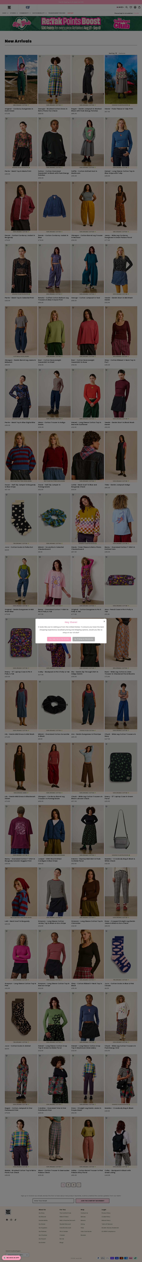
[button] (11, 1257)
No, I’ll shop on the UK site (83, 639)
